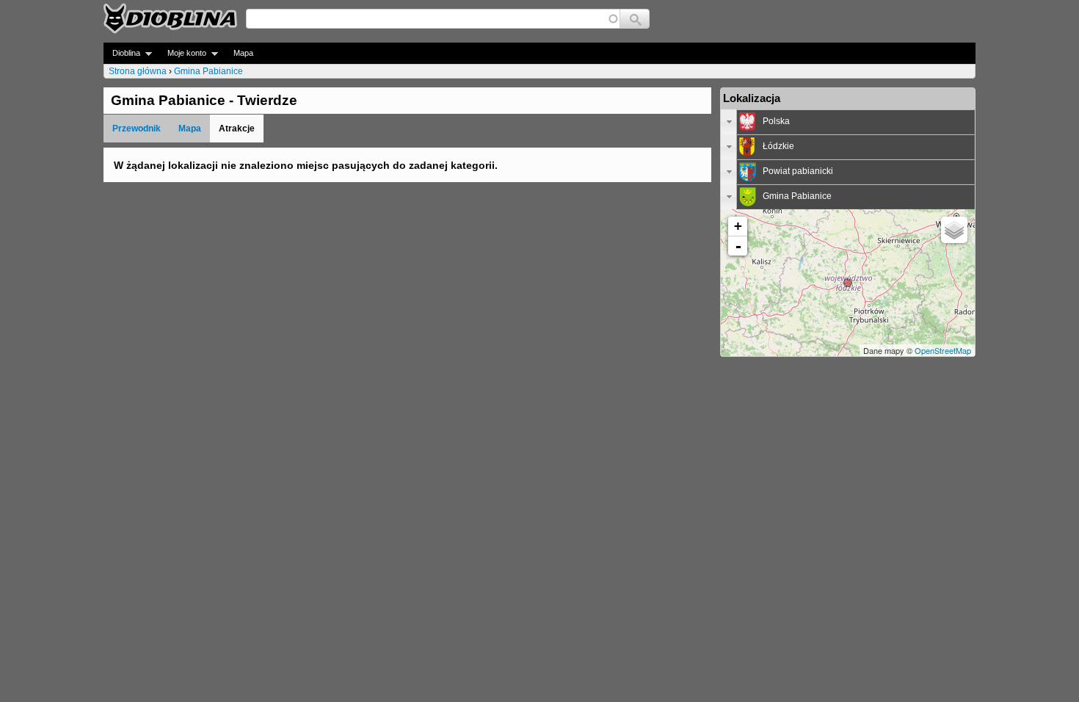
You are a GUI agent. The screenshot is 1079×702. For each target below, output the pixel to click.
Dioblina (121, 53)
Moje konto (182, 53)
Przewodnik (136, 128)
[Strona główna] (170, 18)
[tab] (848, 121)
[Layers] (954, 230)
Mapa (243, 52)
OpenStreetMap (943, 350)
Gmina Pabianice (208, 71)
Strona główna (138, 71)
